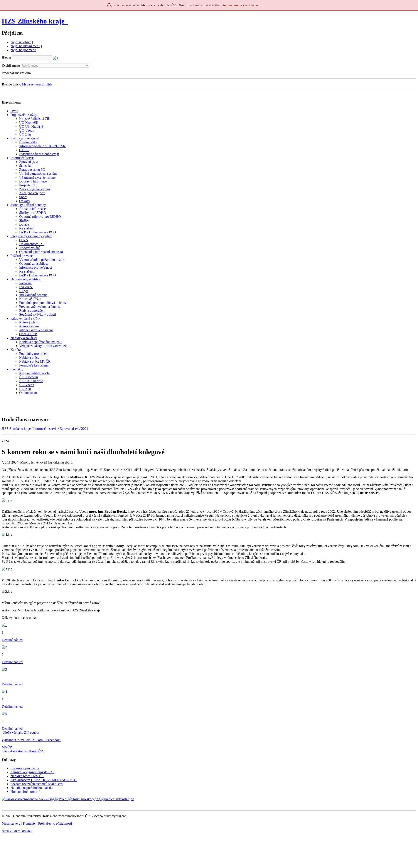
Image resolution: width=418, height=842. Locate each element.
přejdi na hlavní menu (25, 46)
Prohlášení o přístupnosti (55, 823)
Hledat (6, 57)
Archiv (16, 831)
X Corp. (38, 740)
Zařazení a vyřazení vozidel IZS (32, 772)
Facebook (53, 740)
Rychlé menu (11, 65)
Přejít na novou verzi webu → (241, 5)
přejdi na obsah (20, 42)
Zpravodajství (69, 428)
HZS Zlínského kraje (33, 21)
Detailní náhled (12, 640)
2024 (84, 428)
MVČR (7, 747)
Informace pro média (24, 768)
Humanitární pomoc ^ (25, 791)
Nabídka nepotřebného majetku (32, 788)
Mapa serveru (31, 84)
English (47, 84)
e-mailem (24, 740)
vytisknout (9, 740)
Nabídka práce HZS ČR (27, 776)
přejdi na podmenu (23, 50)
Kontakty (29, 823)
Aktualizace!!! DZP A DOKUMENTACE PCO (43, 780)
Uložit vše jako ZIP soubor (20, 732)
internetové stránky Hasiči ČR (22, 751)
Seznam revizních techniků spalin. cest (36, 784)
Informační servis (45, 428)
